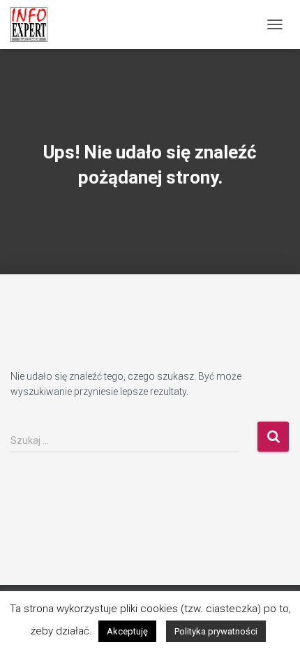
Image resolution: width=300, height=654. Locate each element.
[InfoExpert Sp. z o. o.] (34, 24)
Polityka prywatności (215, 631)
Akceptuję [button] (127, 631)
